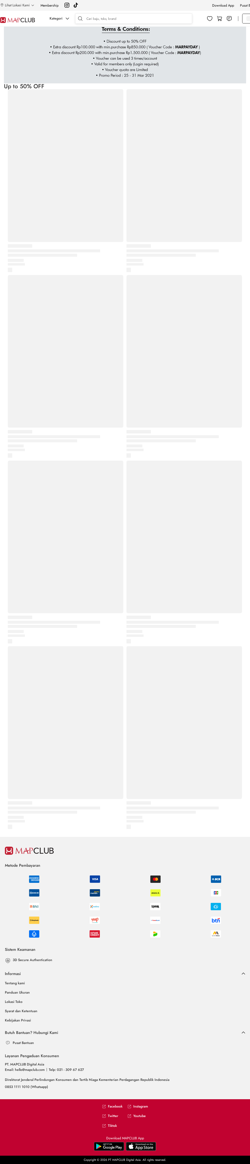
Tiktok (112, 1125)
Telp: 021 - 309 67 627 (66, 1069)
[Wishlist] (210, 18)
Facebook (115, 1106)
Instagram (140, 1106)
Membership (50, 5)
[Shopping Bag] (219, 18)
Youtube (139, 1116)
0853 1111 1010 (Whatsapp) (26, 1086)
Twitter (113, 1116)
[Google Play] (141, 1150)
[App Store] (109, 1150)
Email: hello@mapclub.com (25, 1069)
